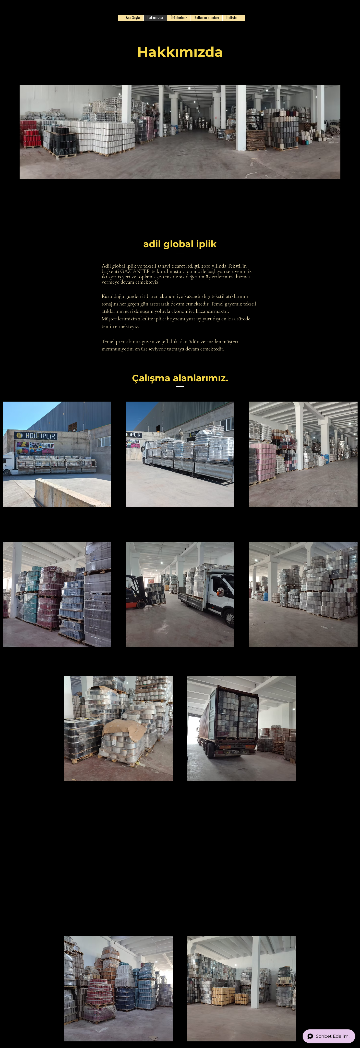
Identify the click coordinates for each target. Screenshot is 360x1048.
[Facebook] (91, 514)
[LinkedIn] (106, 514)
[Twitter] (98, 514)
